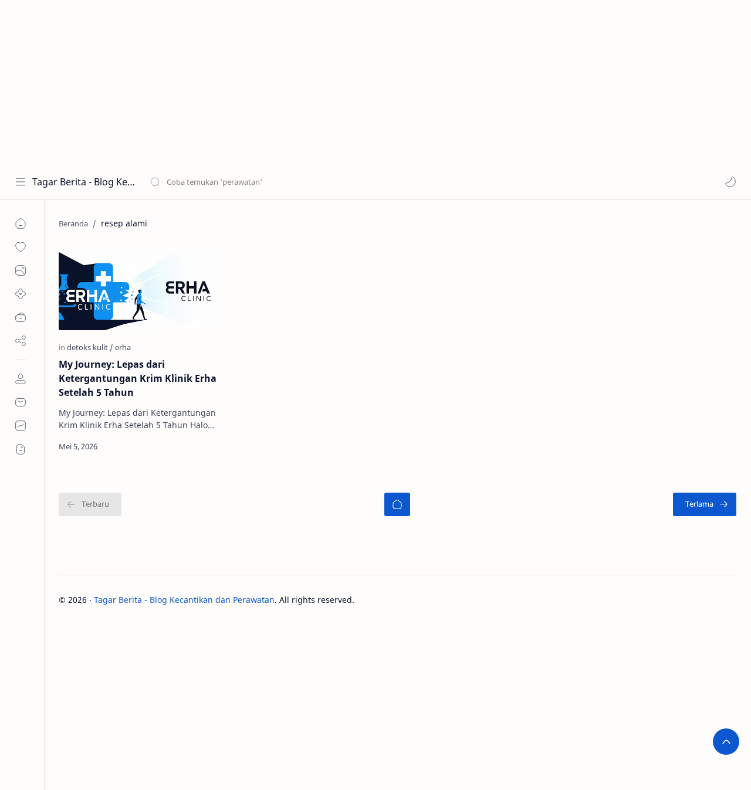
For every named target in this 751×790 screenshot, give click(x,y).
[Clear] (334, 181)
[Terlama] (704, 504)
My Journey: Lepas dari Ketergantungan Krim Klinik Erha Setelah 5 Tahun (137, 378)
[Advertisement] (352, 82)
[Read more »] (197, 446)
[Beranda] (397, 504)
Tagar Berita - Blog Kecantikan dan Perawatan (83, 181)
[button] (730, 182)
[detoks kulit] (90, 347)
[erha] (123, 347)
